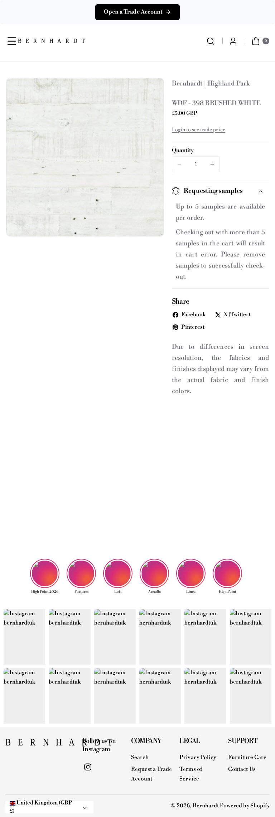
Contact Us (242, 769)
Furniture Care (247, 757)
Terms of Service (190, 774)
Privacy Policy (197, 757)
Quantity (183, 150)
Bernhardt (206, 805)
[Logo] (40, 744)
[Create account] (233, 41)
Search (140, 757)
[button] (12, 41)
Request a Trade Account (151, 774)
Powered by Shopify (245, 805)
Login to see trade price (198, 130)
